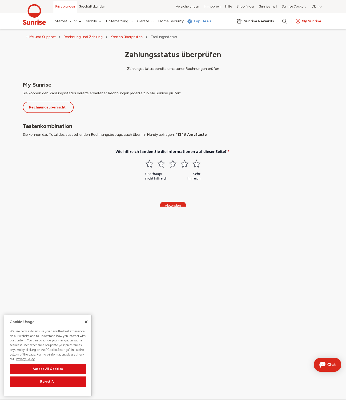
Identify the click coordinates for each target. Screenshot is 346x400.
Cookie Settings (58, 350)
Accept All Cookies (48, 369)
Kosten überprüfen (126, 37)
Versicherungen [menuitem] (187, 6)
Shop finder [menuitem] (245, 6)
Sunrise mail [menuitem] (268, 6)
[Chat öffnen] (327, 365)
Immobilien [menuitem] (212, 6)
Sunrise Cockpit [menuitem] (294, 6)
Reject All (48, 381)
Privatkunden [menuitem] (65, 6)
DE (314, 6)
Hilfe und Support (41, 37)
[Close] (86, 322)
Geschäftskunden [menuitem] (92, 6)
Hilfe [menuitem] (228, 6)
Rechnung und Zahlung (83, 37)
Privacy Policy (25, 359)
